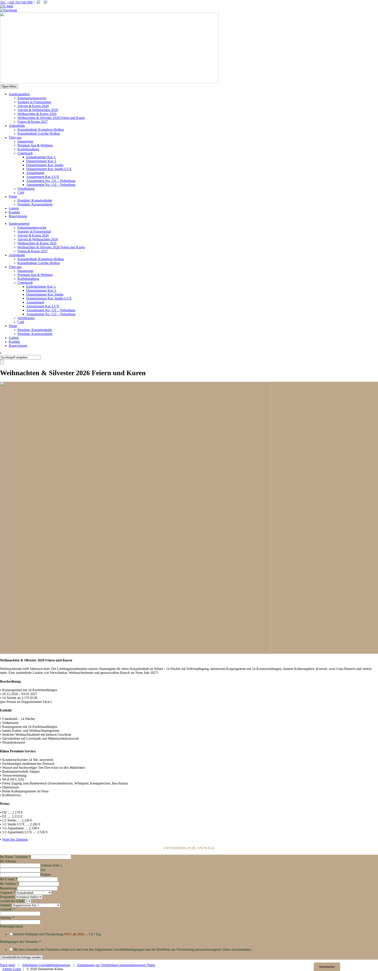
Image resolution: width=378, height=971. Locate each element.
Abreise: (7, 918)
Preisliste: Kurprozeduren (35, 204)
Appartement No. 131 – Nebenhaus (50, 181)
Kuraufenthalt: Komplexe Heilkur (41, 129)
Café (21, 192)
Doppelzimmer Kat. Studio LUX (49, 169)
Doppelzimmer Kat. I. (41, 161)
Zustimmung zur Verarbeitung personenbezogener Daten (116, 965)
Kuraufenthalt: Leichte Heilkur (39, 133)
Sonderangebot (19, 94)
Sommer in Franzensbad (34, 102)
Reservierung (18, 216)
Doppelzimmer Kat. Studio (44, 165)
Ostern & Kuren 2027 (33, 122)
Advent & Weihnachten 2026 (38, 110)
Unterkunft (25, 153)
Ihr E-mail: (9, 879)
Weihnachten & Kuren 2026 (37, 114)
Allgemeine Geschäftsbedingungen (46, 965)
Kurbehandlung (28, 149)
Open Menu (9, 86)
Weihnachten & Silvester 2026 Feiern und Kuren (51, 118)
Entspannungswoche (32, 98)
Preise (13, 196)
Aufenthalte (17, 125)
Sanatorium (25, 141)
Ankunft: (7, 909)
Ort (42, 870)
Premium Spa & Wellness (35, 145)
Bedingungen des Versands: (20, 941)
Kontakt (14, 212)
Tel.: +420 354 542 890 (16, 2)
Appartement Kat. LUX (42, 177)
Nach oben (7, 965)
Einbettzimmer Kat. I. (41, 157)
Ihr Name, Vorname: (15, 857)
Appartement (35, 173)
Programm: (7, 897)
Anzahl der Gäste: (12, 901)
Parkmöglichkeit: (11, 926)
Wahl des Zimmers (15, 839)
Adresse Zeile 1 (51, 865)
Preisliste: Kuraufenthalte (35, 200)
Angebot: (8, 892)
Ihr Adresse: (8, 861)
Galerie (14, 208)
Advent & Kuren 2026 (33, 106)
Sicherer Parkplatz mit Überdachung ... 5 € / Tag (57, 934)
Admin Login (11, 969)
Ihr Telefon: (9, 884)
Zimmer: (6, 905)
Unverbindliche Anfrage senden (21, 957)
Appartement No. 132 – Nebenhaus (50, 185)
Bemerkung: (8, 888)
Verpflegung (26, 188)
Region (45, 874)
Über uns (15, 137)
